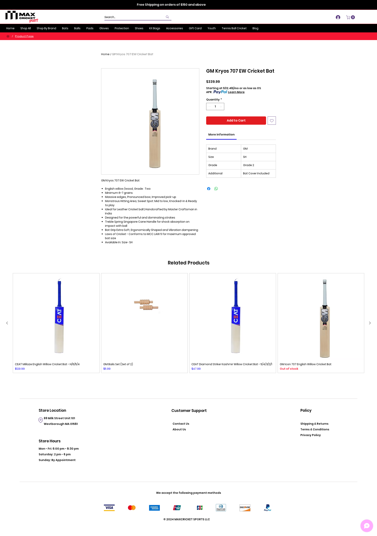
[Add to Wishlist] (272, 120)
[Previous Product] (7, 323)
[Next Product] (370, 323)
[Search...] (167, 17)
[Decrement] (209, 106)
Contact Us (181, 424)
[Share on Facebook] (208, 188)
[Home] (8, 36)
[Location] (41, 420)
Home (105, 54)
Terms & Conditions (314, 429)
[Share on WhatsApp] (216, 188)
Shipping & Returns (314, 424)
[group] (188, 323)
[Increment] (221, 106)
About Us (179, 429)
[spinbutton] (215, 106)
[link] (221, 134)
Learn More (236, 92)
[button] (351, 17)
